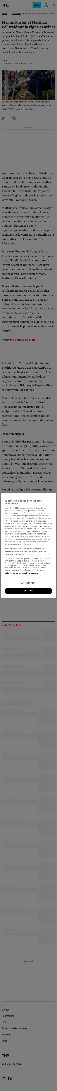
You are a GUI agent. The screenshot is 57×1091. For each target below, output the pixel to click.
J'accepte (28, 591)
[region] (28, 545)
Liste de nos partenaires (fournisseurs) (21, 573)
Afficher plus (28, 583)
